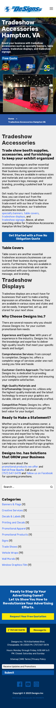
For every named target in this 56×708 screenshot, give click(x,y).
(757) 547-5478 (11, 473)
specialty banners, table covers (20, 213)
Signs (5, 540)
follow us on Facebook (40, 473)
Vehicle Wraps (10, 552)
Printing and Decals (13, 522)
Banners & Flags (11, 504)
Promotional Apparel (14, 528)
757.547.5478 (17, 630)
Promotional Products (15, 534)
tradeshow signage (13, 219)
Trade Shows (9, 546)
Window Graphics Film (14, 564)
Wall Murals (8, 558)
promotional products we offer (20, 466)
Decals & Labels (11, 516)
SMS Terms (25, 659)
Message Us (40, 630)
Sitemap (14, 659)
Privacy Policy (39, 659)
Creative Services (12, 510)
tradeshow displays (13, 216)
